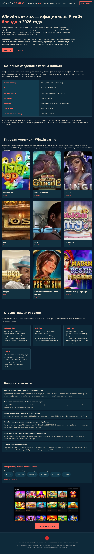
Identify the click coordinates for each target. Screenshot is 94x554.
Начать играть (46, 526)
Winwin (13, 3)
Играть (6, 50)
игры (58, 3)
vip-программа (49, 3)
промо (64, 3)
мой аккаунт (85, 3)
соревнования (34, 3)
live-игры (72, 3)
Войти (19, 50)
